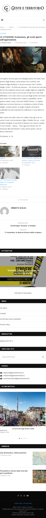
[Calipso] (10, 151)
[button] (2, 272)
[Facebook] (18, 496)
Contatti (3, 313)
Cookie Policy (18, 503)
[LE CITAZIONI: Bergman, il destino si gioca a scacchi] (32, 151)
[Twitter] (21, 496)
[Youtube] (27, 496)
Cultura (11, 27)
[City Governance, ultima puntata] (39, 458)
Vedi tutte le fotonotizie (23, 293)
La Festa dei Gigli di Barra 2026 (23, 429)
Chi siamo (3, 308)
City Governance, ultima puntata (13, 453)
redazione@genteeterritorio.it (14, 375)
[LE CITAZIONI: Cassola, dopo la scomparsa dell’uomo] (10, 173)
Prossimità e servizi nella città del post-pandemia (13, 472)
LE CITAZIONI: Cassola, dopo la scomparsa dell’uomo (8, 182)
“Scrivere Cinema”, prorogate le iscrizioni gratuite (23, 271)
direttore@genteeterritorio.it (13, 373)
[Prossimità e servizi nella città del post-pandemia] (39, 476)
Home (2, 27)
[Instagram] (24, 496)
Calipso (2, 158)
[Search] (44, 20)
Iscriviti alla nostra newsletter (10, 319)
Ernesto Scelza (6, 43)
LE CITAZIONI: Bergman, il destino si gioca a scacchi (31, 159)
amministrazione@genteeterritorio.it (16, 378)
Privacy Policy (5, 324)
